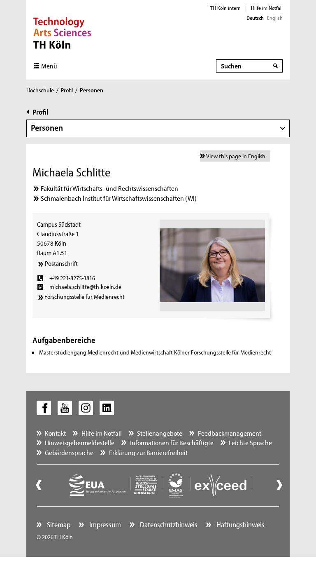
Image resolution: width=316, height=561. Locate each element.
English (275, 17)
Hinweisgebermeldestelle (79, 442)
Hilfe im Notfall (267, 7)
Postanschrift (61, 263)
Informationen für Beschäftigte (172, 442)
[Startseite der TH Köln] (62, 32)
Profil (67, 90)
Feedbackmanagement (229, 433)
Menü (49, 65)
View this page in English (235, 156)
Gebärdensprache (69, 452)
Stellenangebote (159, 433)
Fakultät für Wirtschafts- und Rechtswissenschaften (109, 188)
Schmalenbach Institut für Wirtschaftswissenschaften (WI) (119, 198)
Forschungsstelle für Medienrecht (84, 296)
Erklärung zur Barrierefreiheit (148, 452)
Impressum (104, 524)
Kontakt (55, 433)
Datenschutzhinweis (168, 524)
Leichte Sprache (250, 442)
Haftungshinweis (240, 524)
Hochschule (40, 90)
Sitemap (57, 524)
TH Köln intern (225, 7)
